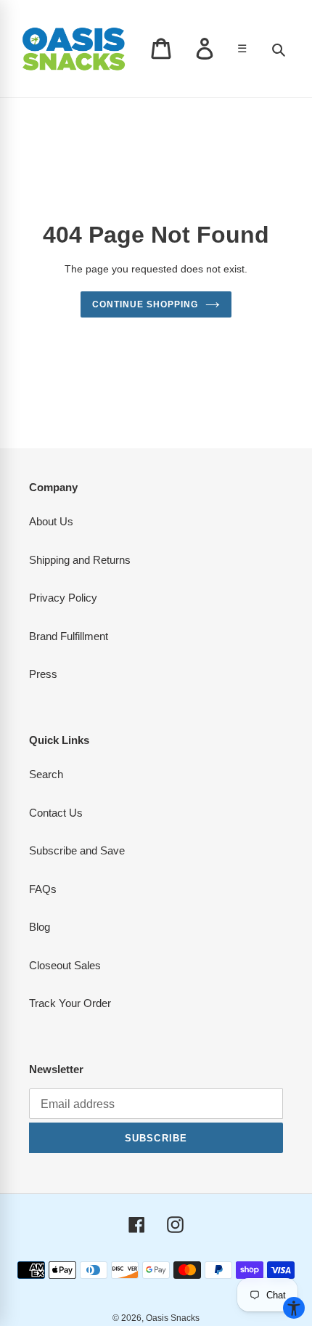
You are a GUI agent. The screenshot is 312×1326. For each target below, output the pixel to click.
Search (46, 774)
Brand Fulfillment (68, 636)
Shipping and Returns (80, 560)
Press (43, 674)
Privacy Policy (63, 597)
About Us (51, 521)
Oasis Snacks (173, 1318)
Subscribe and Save (77, 850)
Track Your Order (70, 1003)
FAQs (43, 889)
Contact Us (56, 812)
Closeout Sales (65, 965)
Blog (39, 927)
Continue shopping (145, 304)
